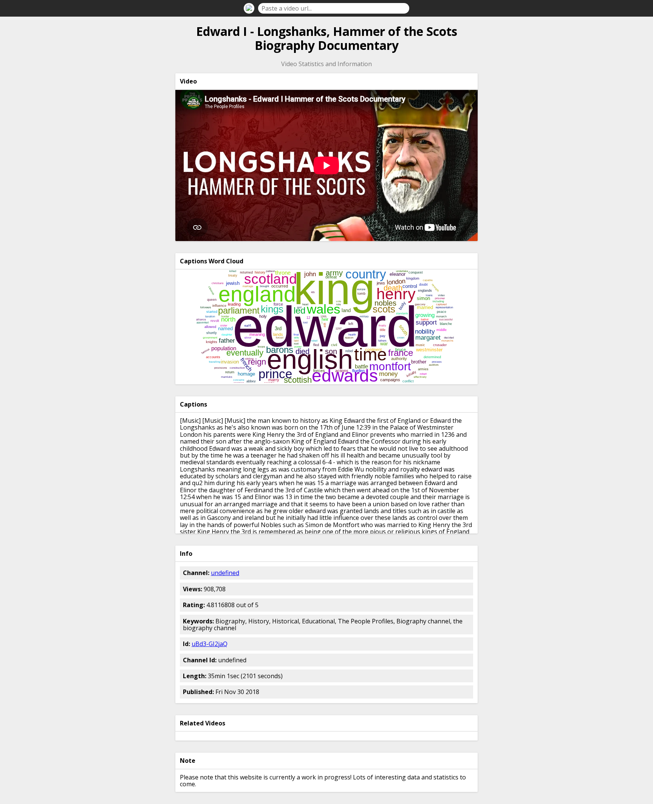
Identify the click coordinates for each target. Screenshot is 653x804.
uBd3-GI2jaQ (209, 644)
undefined (225, 573)
